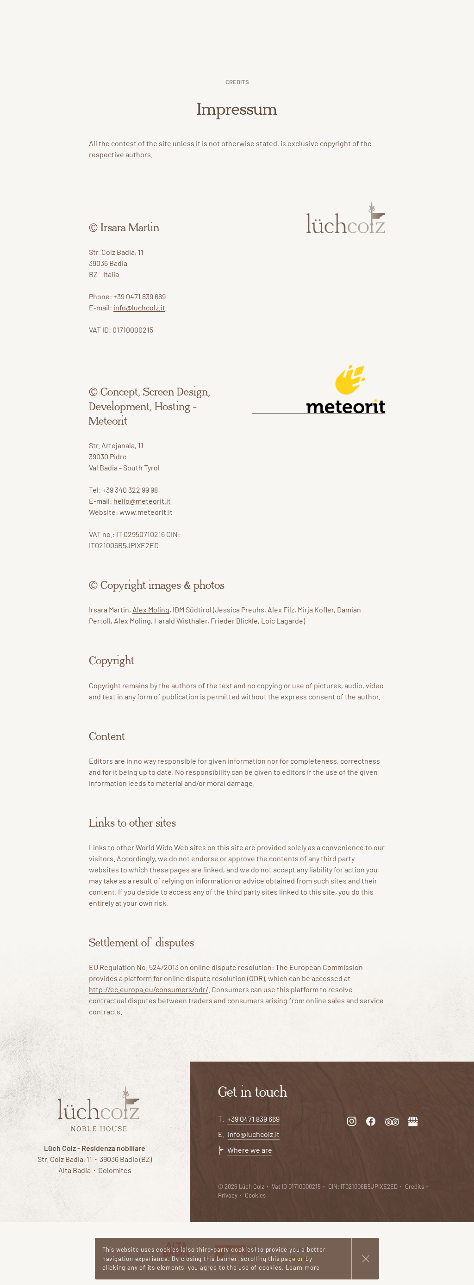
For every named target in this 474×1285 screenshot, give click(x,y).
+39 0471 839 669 (253, 1118)
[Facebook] (371, 1121)
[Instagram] (352, 1121)
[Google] (413, 1121)
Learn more (303, 1267)
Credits (414, 1186)
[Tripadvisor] (392, 1121)
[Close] (365, 1258)
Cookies (255, 1195)
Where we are (249, 1149)
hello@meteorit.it (142, 500)
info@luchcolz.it (139, 307)
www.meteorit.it (146, 511)
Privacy (227, 1195)
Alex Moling (150, 609)
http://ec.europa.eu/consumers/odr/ (148, 989)
